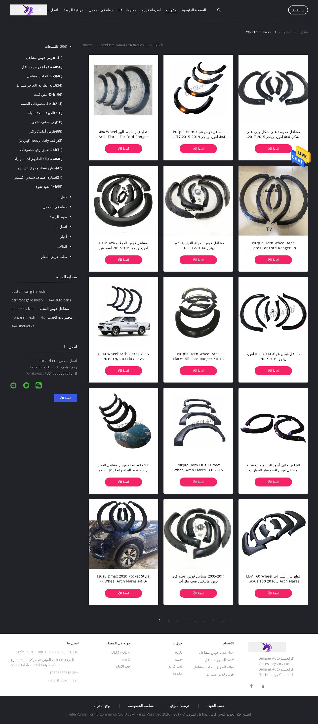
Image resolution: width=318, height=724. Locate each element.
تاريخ (178, 652)
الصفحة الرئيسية (194, 9)
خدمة (178, 659)
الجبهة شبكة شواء (45, 112)
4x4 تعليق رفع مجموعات (41, 149)
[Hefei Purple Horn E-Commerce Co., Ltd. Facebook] (251, 686)
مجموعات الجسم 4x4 (56, 317)
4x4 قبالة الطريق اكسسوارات (37, 158)
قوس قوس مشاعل (44, 57)
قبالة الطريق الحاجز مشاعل (39, 85)
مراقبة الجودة (73, 9)
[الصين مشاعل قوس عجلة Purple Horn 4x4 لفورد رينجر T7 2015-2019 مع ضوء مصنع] (198, 89)
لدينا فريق (175, 666)
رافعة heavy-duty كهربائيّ (40, 140)
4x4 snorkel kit (23, 326)
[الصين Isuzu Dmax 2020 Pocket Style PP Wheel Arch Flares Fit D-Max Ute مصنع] (123, 534)
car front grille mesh (27, 300)
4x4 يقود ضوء (49, 186)
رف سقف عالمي (46, 122)
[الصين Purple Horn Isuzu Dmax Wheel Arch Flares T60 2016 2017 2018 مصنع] (198, 423)
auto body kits (23, 308)
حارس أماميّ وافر (46, 131)
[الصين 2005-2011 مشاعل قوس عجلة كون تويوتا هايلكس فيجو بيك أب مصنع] (198, 534)
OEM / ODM (120, 652)
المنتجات (56, 46)
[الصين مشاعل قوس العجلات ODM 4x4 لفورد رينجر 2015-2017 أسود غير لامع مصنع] (123, 201)
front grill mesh (23, 317)
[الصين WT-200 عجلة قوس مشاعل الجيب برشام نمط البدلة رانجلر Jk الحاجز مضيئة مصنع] (123, 423)
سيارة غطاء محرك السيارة (40, 168)
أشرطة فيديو (151, 9)
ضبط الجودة (58, 216)
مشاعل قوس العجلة (54, 308)
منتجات (171, 9)
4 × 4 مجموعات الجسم (41, 103)
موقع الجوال (103, 705)
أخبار (63, 236)
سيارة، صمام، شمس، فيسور (38, 177)
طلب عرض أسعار (54, 256)
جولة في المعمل (101, 9)
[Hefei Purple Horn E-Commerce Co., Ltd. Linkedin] (262, 686)
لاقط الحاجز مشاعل (44, 76)
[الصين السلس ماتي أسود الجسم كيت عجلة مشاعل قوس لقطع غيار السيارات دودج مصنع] (273, 423)
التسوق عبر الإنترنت (26, 9)
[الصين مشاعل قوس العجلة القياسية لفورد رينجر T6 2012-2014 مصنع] (198, 201)
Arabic (298, 10)
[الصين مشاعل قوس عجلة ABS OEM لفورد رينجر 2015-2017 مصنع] (273, 311)
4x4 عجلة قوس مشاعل (42, 66)
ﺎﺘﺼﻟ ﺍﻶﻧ (273, 148)
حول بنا (62, 196)
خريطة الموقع (180, 705)
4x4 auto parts (60, 300)
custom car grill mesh (28, 291)
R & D (125, 659)
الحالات (62, 246)
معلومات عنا (127, 9)
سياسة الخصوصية (141, 705)
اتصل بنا (52, 9)
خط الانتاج (123, 666)
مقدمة (177, 673)
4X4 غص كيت (48, 94)
